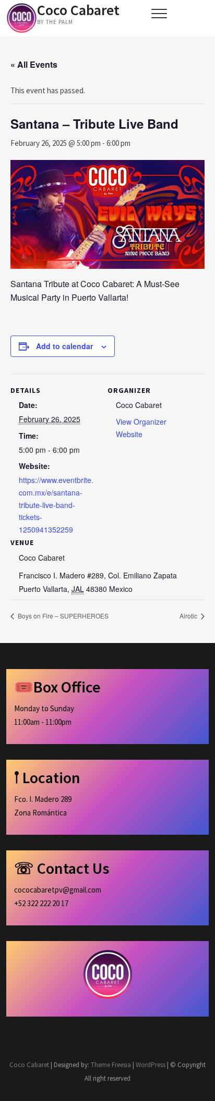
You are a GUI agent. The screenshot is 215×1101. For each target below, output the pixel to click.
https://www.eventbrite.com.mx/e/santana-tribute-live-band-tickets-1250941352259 (56, 505)
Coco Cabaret (78, 10)
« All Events (33, 64)
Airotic (189, 615)
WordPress (150, 1064)
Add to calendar (64, 346)
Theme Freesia (111, 1064)
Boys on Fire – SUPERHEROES (62, 615)
